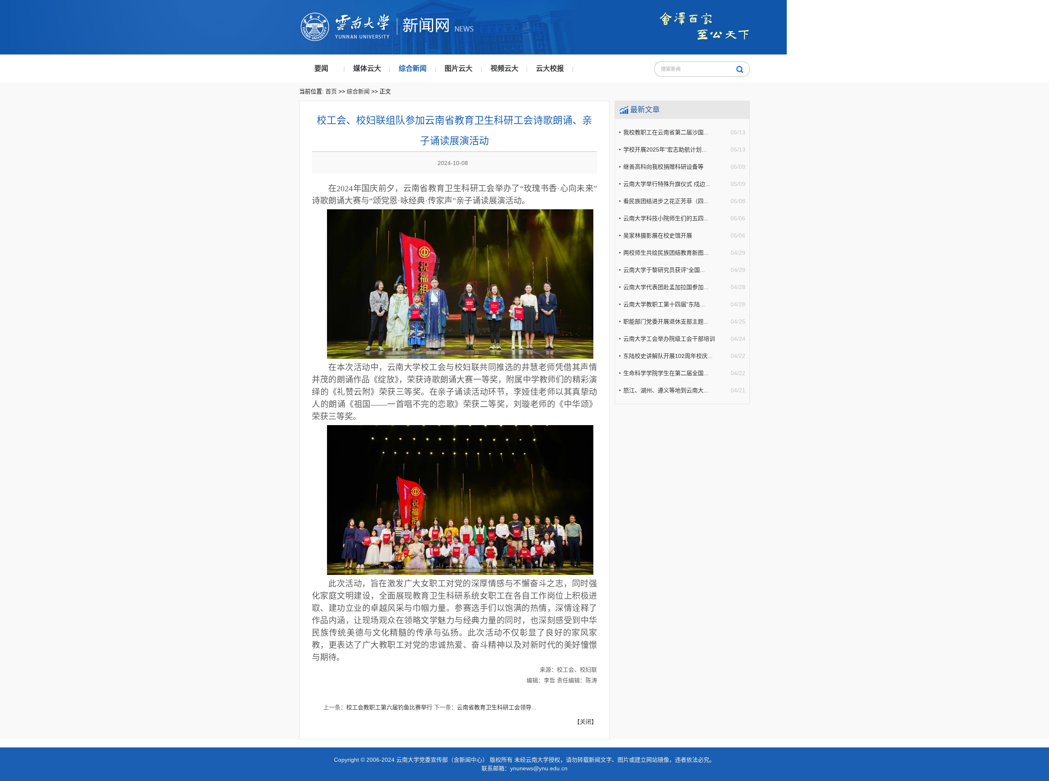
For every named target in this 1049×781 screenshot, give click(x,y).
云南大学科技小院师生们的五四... (665, 218)
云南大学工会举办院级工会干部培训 (669, 338)
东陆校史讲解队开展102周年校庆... (668, 356)
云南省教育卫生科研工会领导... (496, 707)
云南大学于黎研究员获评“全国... (664, 270)
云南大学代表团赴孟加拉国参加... (665, 287)
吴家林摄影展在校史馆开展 (657, 235)
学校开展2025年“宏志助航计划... (664, 149)
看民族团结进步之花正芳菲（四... (665, 201)
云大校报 (550, 68)
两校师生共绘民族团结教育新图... (665, 252)
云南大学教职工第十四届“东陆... (664, 304)
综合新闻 (413, 68)
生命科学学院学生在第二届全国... (665, 373)
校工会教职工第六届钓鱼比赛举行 (389, 707)
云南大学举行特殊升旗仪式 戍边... (666, 184)
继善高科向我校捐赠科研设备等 (663, 166)
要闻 (321, 68)
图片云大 (458, 68)
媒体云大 (367, 68)
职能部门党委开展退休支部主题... (665, 321)
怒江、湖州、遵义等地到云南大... (665, 390)
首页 (331, 91)
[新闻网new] (440, 16)
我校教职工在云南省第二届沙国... (665, 132)
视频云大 (504, 68)
